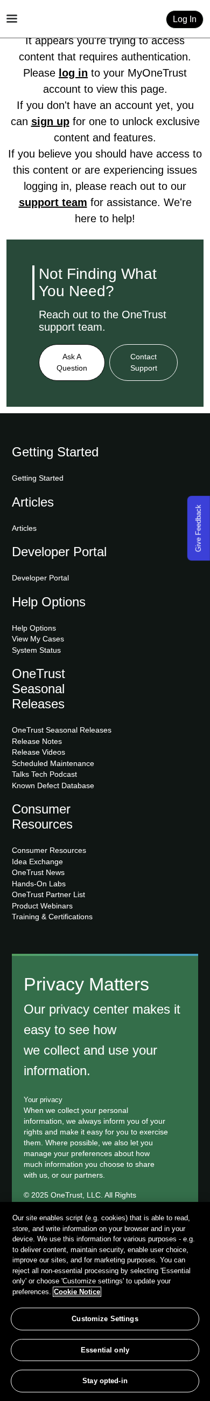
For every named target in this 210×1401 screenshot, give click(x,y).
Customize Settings (105, 1319)
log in (73, 73)
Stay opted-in (105, 1381)
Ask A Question (72, 362)
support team (53, 202)
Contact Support (143, 362)
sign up (50, 121)
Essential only (105, 1350)
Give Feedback (198, 528)
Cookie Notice (77, 1292)
